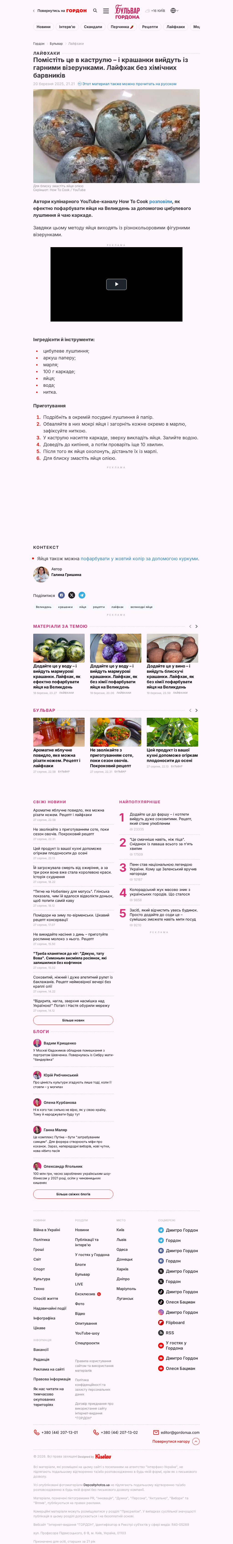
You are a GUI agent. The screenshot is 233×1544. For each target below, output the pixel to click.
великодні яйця (142, 607)
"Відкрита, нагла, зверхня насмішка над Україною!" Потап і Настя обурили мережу (72, 1003)
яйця (82, 607)
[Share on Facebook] (61, 595)
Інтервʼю (67, 27)
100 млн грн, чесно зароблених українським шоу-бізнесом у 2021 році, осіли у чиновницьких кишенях (72, 1178)
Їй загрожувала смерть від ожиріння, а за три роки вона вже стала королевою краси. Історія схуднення (72, 872)
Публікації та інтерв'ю (87, 1242)
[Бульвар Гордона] (127, 11)
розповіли (160, 201)
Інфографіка (44, 1318)
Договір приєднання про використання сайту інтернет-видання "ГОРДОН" (94, 1411)
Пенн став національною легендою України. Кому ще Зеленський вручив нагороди (163, 869)
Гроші (38, 1249)
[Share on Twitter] (71, 595)
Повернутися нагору (171, 1441)
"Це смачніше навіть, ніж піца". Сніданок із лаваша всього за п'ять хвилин (161, 844)
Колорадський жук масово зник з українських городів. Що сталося (160, 891)
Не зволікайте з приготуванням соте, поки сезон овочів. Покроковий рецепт (71, 831)
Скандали (93, 27)
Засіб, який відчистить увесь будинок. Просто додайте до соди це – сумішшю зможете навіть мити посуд (164, 914)
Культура (41, 1279)
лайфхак (117, 607)
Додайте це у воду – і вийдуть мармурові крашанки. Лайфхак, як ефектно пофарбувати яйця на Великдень (57, 676)
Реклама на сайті (48, 1369)
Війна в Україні (46, 1229)
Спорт (39, 1269)
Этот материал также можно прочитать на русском (129, 84)
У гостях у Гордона (92, 1254)
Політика (41, 1239)
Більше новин (73, 1020)
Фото (79, 1303)
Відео (80, 1313)
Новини (44, 27)
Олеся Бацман (180, 1302)
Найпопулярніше (139, 802)
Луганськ (124, 1298)
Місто (121, 1220)
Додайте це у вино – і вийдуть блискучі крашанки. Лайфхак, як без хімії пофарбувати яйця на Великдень (170, 676)
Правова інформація (52, 1379)
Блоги (41, 1031)
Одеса (122, 1249)
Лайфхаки (176, 27)
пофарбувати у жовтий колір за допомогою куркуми (139, 558)
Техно (38, 1288)
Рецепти (150, 27)
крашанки (65, 607)
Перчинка (120, 27)
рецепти (99, 607)
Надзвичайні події (49, 1308)
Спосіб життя (45, 1298)
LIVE (79, 1284)
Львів (121, 1239)
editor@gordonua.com (180, 1432)
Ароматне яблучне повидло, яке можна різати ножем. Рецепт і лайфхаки (68, 812)
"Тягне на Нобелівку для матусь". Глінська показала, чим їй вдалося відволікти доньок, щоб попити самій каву (73, 896)
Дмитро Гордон (182, 1230)
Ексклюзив (85, 1294)
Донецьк (124, 1259)
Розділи (81, 1220)
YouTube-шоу (87, 1333)
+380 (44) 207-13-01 (59, 1432)
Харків (122, 1269)
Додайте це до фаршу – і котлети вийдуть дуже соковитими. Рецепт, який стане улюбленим (161, 819)
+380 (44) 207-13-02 (119, 1432)
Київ (120, 1229)
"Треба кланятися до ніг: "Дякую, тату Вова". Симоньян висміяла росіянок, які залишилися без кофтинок (69, 958)
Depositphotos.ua (97, 1485)
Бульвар (56, 43)
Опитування (86, 1323)
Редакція (41, 1359)
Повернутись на (51, 10)
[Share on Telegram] (82, 595)
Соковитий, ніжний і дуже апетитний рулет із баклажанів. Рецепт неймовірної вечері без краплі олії (73, 982)
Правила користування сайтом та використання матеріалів (94, 1365)
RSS (170, 1332)
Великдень (43, 607)
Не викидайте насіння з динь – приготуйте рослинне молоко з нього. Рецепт (70, 936)
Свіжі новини (49, 802)
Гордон (38, 43)
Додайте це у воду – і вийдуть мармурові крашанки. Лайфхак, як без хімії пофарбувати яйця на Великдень (113, 676)
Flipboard (175, 1322)
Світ (37, 1259)
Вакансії (40, 1349)
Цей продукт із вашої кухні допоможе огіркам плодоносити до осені (172, 755)
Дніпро (123, 1279)
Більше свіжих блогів (73, 1194)
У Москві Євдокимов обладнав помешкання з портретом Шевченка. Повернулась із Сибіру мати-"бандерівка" (73, 1054)
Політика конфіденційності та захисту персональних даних (92, 1387)
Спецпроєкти (87, 1343)
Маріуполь (126, 1288)
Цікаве (39, 1328)
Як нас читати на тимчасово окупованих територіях (48, 1397)
